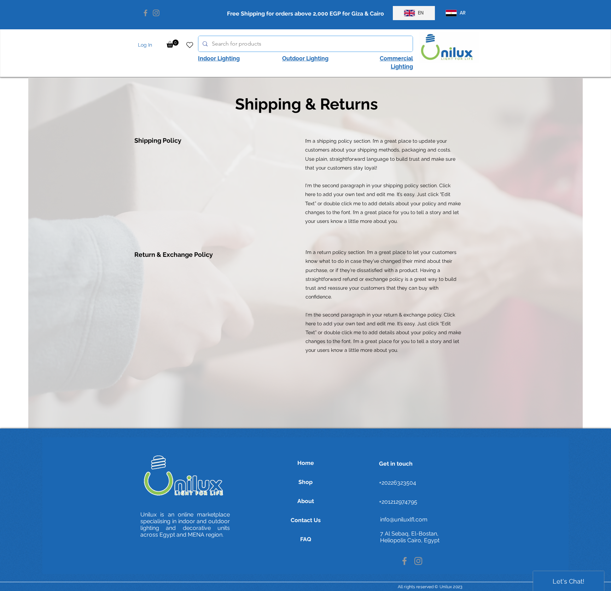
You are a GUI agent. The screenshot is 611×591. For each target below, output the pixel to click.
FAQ (305, 539)
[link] (173, 44)
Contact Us (306, 520)
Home (305, 463)
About (305, 501)
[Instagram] (156, 12)
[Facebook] (145, 12)
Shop (305, 482)
